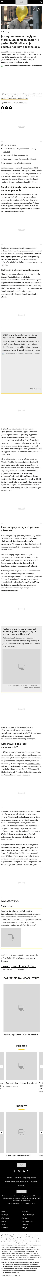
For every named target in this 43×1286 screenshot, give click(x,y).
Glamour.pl (25, 1211)
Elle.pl (3, 1211)
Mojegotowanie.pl (28, 1215)
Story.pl (24, 1228)
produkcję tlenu (34, 763)
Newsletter (34, 1181)
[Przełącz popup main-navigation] (2, 2)
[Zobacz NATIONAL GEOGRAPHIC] (21, 1132)
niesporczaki (6, 820)
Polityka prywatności (29, 1178)
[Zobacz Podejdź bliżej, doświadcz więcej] (21, 1066)
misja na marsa (7, 969)
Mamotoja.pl (5, 1218)
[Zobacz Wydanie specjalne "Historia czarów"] (22, 1008)
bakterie (5, 966)
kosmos (24, 966)
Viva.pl (4, 1224)
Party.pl (24, 1218)
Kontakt (9, 1178)
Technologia (6, 32)
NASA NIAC (13, 901)
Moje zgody (21, 1185)
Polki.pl (4, 1221)
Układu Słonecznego (17, 197)
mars (32, 966)
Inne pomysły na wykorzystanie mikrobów (20, 159)
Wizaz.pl (25, 1224)
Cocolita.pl (5, 1228)
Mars (34, 182)
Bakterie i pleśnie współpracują (16, 155)
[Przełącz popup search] (41, 2)
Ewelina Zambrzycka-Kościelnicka (14, 98)
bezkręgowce (33, 845)
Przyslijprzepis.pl (27, 1221)
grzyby (15, 966)
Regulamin (17, 1178)
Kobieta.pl (5, 1215)
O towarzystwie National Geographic (17, 1181)
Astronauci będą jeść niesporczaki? (17, 163)
